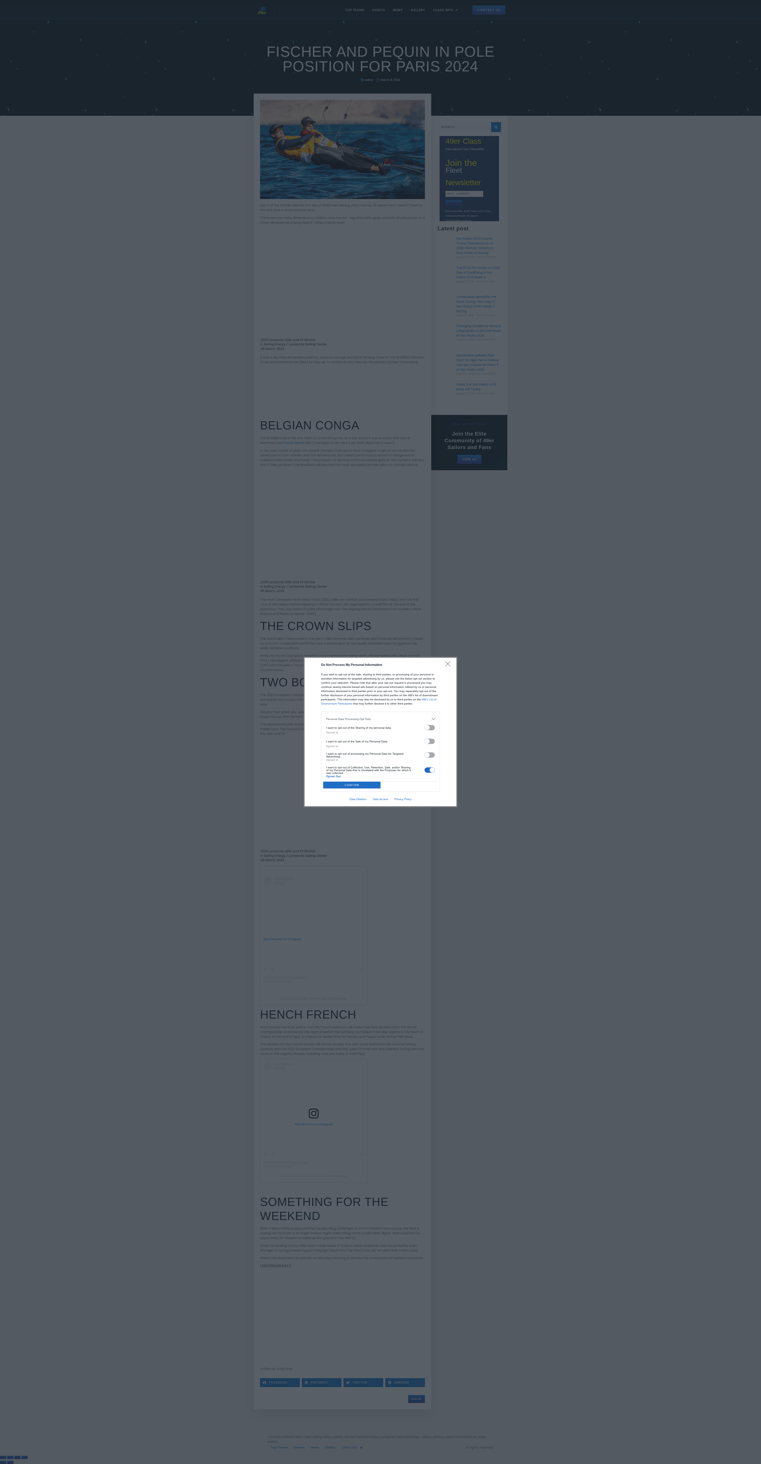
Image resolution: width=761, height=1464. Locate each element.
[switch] (429, 727)
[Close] (449, 665)
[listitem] (380, 719)
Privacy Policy (403, 799)
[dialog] (380, 732)
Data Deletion (358, 799)
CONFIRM (352, 785)
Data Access (380, 799)
